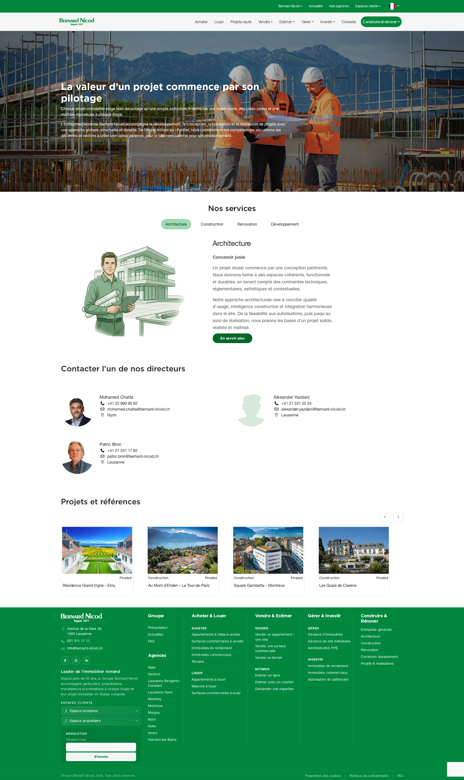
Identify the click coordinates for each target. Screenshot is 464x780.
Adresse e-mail (76, 739)
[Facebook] (65, 660)
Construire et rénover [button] (380, 21)
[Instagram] (76, 660)
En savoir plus (232, 338)
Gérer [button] (306, 21)
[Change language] (394, 6)
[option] (103, 561)
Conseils (349, 21)
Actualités (316, 6)
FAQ (400, 776)
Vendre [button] (264, 21)
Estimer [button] (285, 21)
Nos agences (338, 6)
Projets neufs (241, 21)
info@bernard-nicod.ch (85, 648)
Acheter (201, 21)
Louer (219, 21)
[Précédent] (385, 517)
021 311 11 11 (78, 641)
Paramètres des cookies (323, 776)
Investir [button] (326, 21)
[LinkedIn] (86, 660)
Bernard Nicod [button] (288, 6)
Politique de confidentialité (368, 776)
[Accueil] (78, 22)
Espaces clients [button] (366, 6)
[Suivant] (398, 517)
